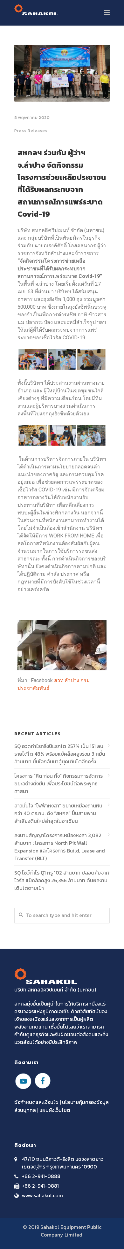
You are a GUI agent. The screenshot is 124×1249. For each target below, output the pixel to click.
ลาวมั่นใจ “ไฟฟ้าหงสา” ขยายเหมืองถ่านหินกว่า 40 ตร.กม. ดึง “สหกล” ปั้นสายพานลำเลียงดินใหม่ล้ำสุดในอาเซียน (58, 813)
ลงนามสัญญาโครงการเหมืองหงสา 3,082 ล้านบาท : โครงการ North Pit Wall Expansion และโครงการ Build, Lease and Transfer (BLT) (59, 846)
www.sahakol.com (42, 1195)
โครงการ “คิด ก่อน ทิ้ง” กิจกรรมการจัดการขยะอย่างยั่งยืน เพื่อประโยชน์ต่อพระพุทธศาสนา (58, 783)
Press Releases (31, 130)
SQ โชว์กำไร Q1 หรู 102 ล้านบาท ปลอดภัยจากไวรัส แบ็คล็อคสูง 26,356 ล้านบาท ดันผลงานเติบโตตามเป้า (61, 880)
